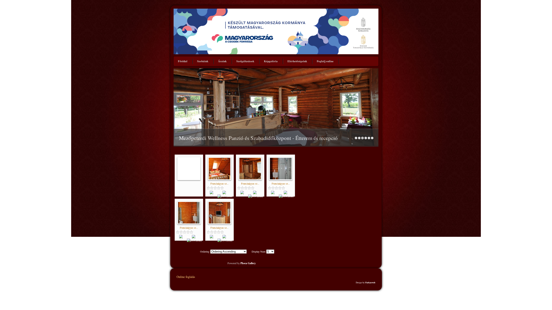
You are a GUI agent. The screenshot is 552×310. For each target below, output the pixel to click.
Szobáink (202, 61)
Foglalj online (325, 61)
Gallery (252, 263)
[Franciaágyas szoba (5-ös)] (219, 178)
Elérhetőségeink (297, 61)
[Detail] (227, 192)
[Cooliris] (216, 192)
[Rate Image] (219, 188)
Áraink (222, 61)
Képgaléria (271, 61)
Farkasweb (370, 282)
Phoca (243, 263)
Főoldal (182, 61)
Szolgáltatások (245, 61)
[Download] (225, 196)
